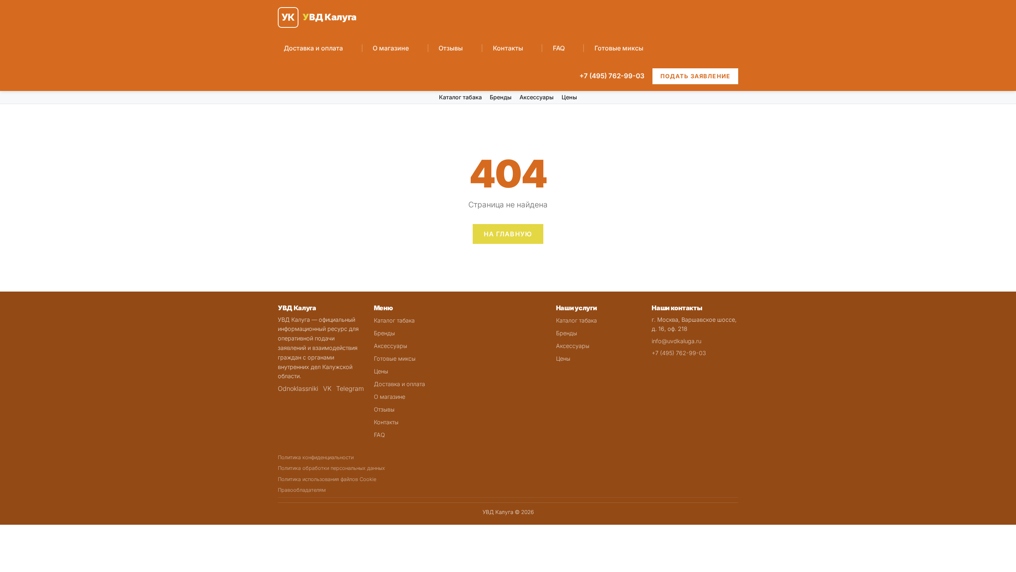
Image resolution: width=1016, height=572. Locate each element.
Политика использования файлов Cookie (327, 479)
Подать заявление (695, 76)
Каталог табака (460, 97)
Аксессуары (537, 97)
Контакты (508, 48)
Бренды (501, 97)
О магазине (391, 48)
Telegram (350, 388)
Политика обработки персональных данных (331, 468)
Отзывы (451, 48)
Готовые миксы (619, 48)
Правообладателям (302, 490)
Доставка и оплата (313, 48)
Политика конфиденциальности (316, 457)
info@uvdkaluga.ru (676, 341)
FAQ (559, 48)
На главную (508, 234)
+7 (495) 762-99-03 (612, 76)
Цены (569, 97)
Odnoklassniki (298, 388)
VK (327, 388)
